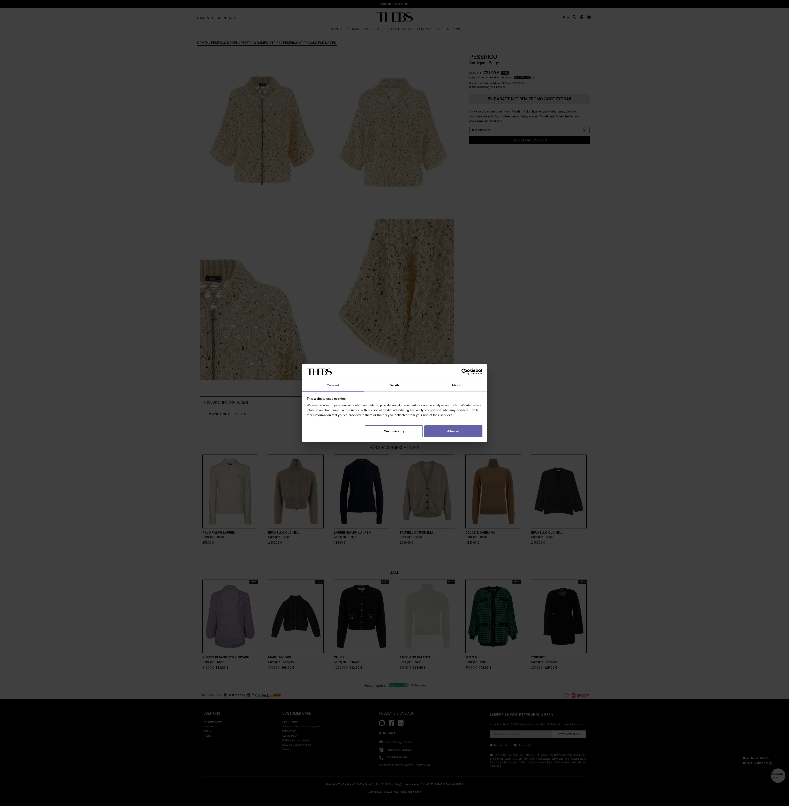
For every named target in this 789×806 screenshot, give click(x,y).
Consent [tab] (333, 385)
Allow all (453, 431)
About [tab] (456, 385)
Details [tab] (395, 385)
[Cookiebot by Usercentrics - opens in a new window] (464, 372)
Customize (391, 431)
